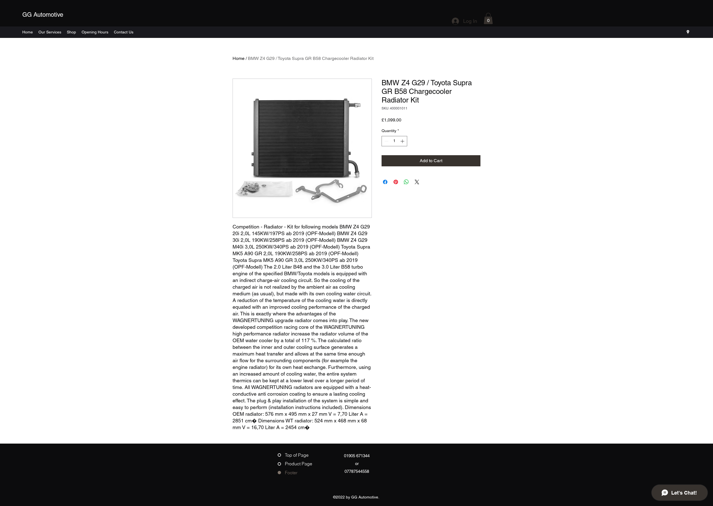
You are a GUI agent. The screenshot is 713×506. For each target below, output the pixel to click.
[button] (488, 18)
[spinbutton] (394, 141)
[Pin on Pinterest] (395, 182)
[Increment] (402, 141)
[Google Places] (688, 32)
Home (239, 58)
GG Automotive (42, 14)
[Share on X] (417, 182)
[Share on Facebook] (385, 182)
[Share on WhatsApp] (406, 182)
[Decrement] (385, 141)
